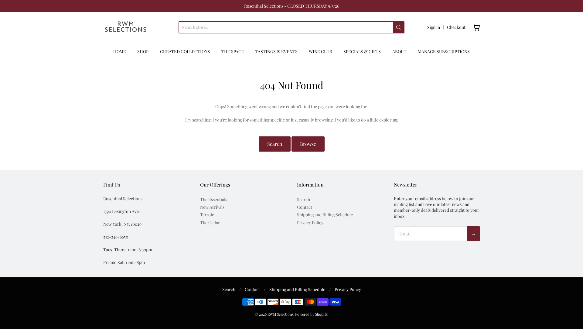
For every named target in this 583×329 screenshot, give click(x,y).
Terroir (207, 215)
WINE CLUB (320, 51)
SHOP (142, 51)
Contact (304, 207)
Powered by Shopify (311, 314)
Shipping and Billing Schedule (325, 215)
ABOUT (399, 51)
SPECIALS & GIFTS (362, 51)
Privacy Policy (310, 222)
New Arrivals (212, 207)
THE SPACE (232, 51)
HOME (119, 51)
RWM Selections (280, 314)
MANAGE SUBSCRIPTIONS (444, 51)
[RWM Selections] (125, 27)
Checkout (456, 27)
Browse (308, 144)
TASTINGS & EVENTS (276, 51)
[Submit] (398, 27)
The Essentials (213, 199)
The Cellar (210, 222)
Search (274, 144)
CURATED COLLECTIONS (185, 51)
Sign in (433, 27)
